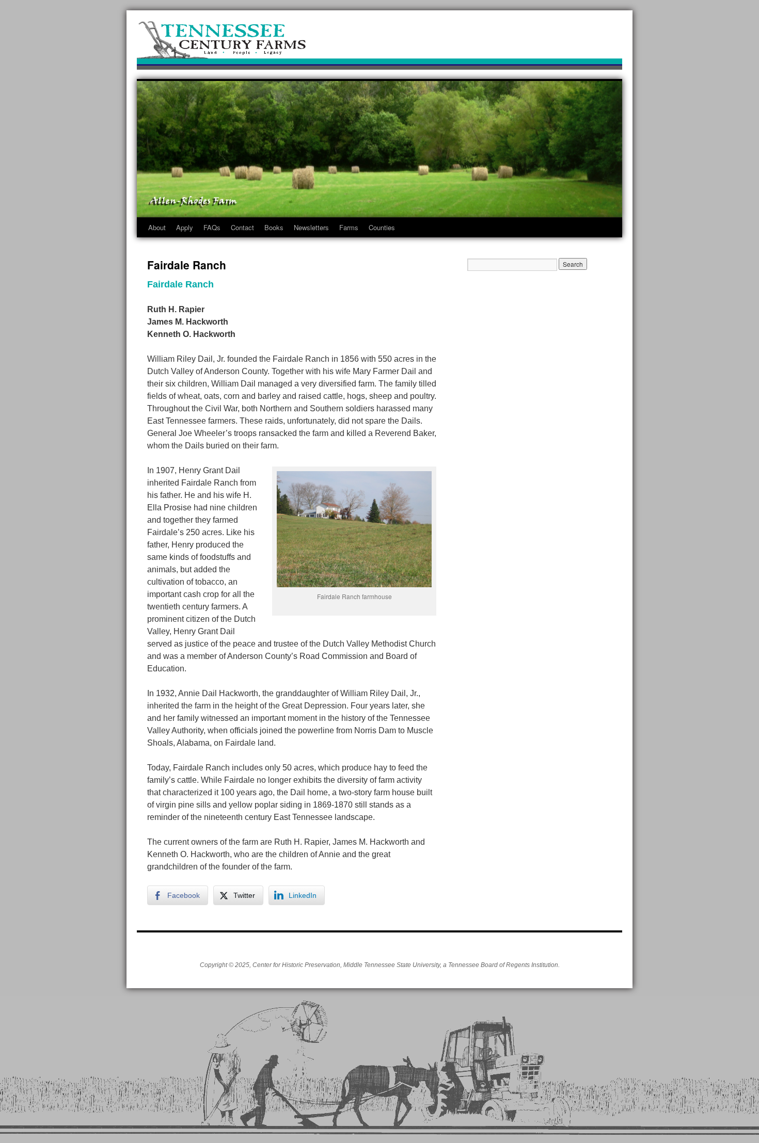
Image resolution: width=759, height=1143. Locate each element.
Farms (348, 227)
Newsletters (311, 227)
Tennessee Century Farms (379, 42)
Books (273, 227)
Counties (382, 227)
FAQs (211, 227)
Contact (242, 227)
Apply (184, 227)
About (157, 227)
